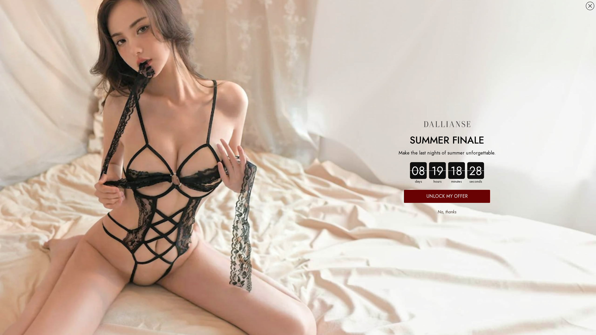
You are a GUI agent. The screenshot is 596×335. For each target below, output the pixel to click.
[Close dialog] (590, 6)
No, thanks (447, 212)
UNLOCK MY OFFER (447, 196)
